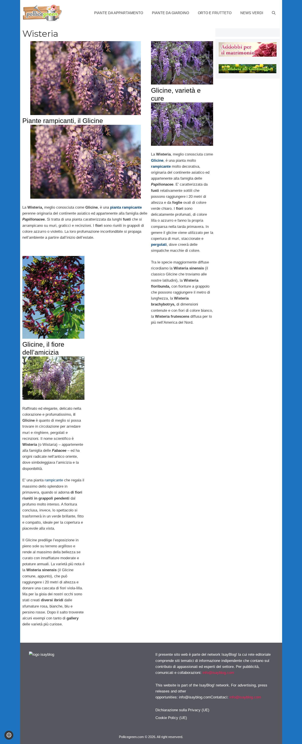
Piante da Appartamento (118, 13)
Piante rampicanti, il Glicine (62, 120)
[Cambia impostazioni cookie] (8, 735)
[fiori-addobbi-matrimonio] (247, 55)
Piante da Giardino (170, 13)
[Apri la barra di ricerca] (274, 13)
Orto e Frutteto (214, 13)
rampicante (54, 480)
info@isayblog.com (218, 673)
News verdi (251, 13)
